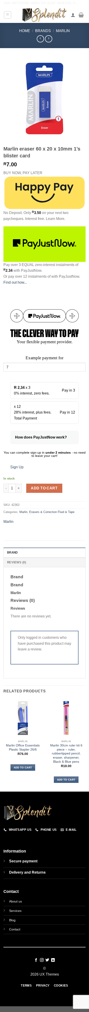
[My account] (73, 15)
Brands (43, 31)
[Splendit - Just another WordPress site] (44, 15)
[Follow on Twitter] (47, 960)
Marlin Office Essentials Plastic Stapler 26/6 (23, 747)
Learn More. (55, 219)
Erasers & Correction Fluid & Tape (51, 512)
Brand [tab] (12, 552)
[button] (7, 15)
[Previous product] (48, 38)
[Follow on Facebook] (36, 960)
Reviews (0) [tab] (16, 562)
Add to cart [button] (23, 767)
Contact (14, 929)
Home (24, 31)
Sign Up (17, 467)
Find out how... (15, 282)
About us (15, 901)
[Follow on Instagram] (42, 960)
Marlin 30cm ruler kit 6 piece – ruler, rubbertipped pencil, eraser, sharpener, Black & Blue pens (66, 753)
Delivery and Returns (27, 872)
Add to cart (44, 488)
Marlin (63, 31)
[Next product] (40, 38)
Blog (12, 920)
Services (15, 911)
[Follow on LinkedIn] (53, 960)
